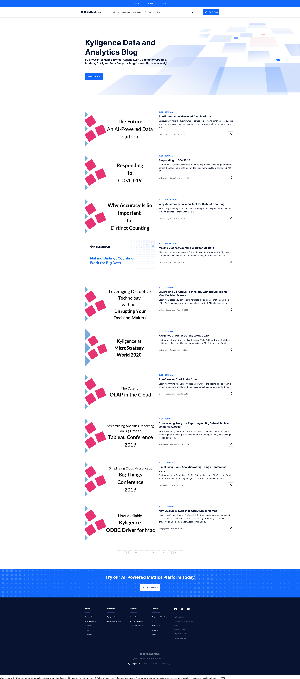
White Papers (156, 626)
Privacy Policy (165, 664)
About (159, 12)
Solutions (125, 12)
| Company (168, 112)
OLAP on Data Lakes (136, 621)
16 (164, 552)
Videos (154, 635)
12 (141, 552)
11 (136, 552)
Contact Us (88, 617)
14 (153, 552)
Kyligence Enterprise (114, 621)
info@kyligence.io (180, 638)
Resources (149, 12)
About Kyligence (90, 621)
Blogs (154, 621)
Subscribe (94, 76)
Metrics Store (134, 617)
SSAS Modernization (136, 626)
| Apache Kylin (170, 200)
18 (175, 552)
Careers (87, 630)
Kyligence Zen (112, 617)
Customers (137, 12)
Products (115, 12)
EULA (165, 658)
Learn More (162, 3)
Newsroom (155, 630)
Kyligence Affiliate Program (161, 617)
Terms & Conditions (150, 664)
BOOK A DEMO (211, 12)
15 (158, 552)
